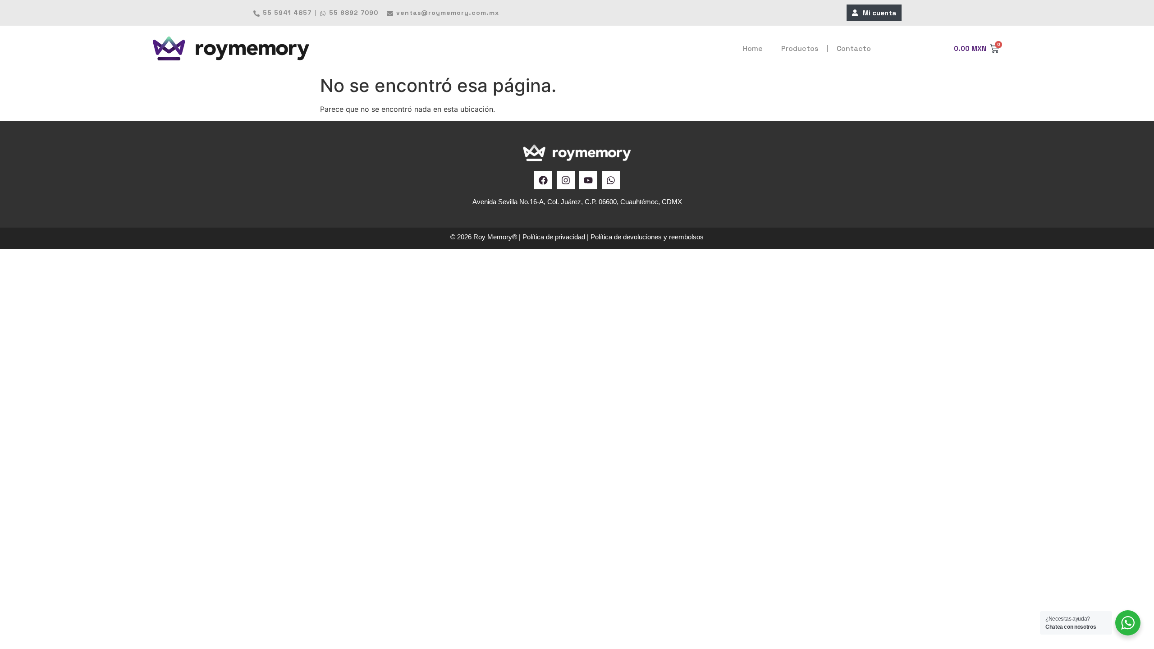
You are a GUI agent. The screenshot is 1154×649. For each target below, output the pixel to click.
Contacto (854, 48)
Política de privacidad (553, 237)
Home (753, 48)
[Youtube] (588, 180)
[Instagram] (566, 180)
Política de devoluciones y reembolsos (647, 237)
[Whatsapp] (611, 180)
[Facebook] (543, 180)
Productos (799, 48)
